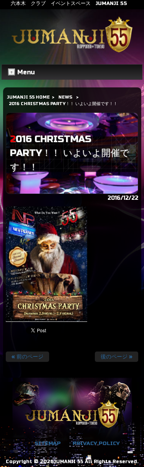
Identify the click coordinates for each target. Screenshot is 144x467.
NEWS (65, 97)
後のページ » (116, 356)
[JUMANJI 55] (72, 52)
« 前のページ (27, 356)
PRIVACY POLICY (96, 443)
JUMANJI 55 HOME (28, 97)
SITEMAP (48, 443)
